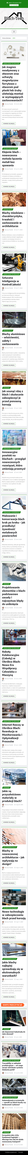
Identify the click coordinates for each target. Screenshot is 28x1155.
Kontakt (21, 1152)
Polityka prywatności (11, 1152)
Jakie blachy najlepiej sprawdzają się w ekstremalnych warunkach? (12, 969)
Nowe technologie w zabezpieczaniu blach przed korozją (14, 915)
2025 (14, 38)
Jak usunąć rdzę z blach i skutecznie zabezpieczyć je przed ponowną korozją (12, 397)
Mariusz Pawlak (9, 104)
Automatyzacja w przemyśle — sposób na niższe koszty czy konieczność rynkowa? (14, 1102)
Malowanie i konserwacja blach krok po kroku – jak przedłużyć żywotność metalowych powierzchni (13, 525)
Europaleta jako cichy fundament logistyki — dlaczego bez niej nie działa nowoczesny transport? (12, 1138)
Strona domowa (6, 38)
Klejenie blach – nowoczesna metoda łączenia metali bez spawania (12, 158)
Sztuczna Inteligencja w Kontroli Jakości (11, 281)
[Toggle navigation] (14, 31)
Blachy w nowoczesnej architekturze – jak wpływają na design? (13, 857)
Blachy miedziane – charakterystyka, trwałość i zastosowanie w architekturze (13, 219)
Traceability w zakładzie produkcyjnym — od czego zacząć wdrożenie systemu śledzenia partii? (12, 1066)
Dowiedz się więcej (8, 123)
